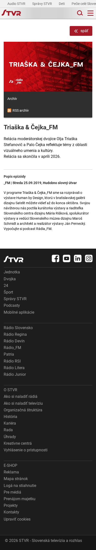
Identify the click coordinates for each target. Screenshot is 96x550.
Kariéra (10, 423)
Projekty (11, 505)
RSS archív (21, 110)
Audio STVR (16, 4)
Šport (8, 292)
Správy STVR (42, 4)
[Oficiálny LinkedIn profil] (78, 258)
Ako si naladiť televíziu (23, 403)
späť (84, 30)
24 (6, 285)
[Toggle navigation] (90, 13)
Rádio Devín (14, 341)
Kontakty (11, 512)
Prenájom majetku (19, 498)
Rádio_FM (12, 347)
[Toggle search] (79, 13)
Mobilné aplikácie (19, 312)
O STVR (10, 390)
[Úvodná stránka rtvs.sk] (11, 13)
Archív (12, 99)
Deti (62, 4)
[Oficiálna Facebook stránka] (56, 258)
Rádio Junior (15, 374)
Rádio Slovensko (18, 327)
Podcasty (12, 305)
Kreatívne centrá (18, 443)
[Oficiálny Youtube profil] (67, 258)
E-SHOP (10, 465)
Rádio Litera (14, 367)
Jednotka (12, 272)
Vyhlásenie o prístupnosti (26, 450)
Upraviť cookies (17, 519)
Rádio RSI (12, 361)
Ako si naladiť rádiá (20, 396)
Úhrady (10, 436)
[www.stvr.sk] (13, 259)
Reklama (11, 472)
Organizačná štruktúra (23, 410)
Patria (9, 354)
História (10, 416)
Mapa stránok (16, 478)
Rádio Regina (15, 334)
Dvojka (10, 279)
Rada (8, 430)
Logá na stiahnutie (20, 485)
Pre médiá (12, 492)
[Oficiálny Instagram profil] (89, 258)
